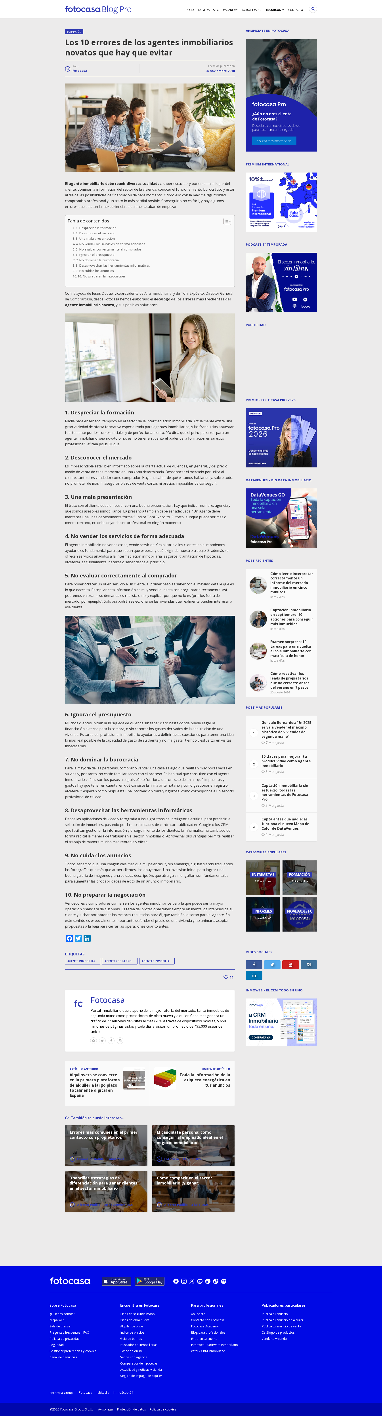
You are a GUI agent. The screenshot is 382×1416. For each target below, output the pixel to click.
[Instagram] (120, 1040)
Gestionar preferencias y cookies (73, 1351)
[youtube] (199, 1281)
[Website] (93, 1040)
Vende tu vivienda (274, 1338)
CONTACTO (295, 10)
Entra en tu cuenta (204, 1338)
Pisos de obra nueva (134, 1320)
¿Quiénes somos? (62, 1314)
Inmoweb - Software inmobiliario (214, 1345)
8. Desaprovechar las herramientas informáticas (113, 265)
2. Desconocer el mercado (95, 233)
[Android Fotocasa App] (149, 1281)
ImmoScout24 (123, 1392)
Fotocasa (80, 70)
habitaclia (102, 1392)
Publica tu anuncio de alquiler (282, 1320)
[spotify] (223, 1281)
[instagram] (184, 1281)
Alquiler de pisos (131, 1326)
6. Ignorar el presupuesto (95, 254)
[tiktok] (215, 1281)
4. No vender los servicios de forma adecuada (110, 244)
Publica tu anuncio (275, 1314)
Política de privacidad (65, 1338)
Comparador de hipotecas (139, 1363)
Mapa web (57, 1320)
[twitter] (192, 1281)
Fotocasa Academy (205, 1326)
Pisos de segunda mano (137, 1314)
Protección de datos (131, 1409)
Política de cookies (162, 1409)
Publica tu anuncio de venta (281, 1326)
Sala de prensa (60, 1326)
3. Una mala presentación (95, 238)
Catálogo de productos (278, 1332)
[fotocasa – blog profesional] (98, 8)
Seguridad (57, 1345)
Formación (74, 31)
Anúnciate (198, 1314)
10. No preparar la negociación (101, 276)
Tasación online (131, 1351)
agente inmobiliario (82, 961)
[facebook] (176, 1281)
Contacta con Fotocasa (208, 1320)
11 (231, 977)
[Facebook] (111, 1040)
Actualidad (250, 10)
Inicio (190, 10)
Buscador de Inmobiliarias (138, 1345)
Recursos (273, 10)
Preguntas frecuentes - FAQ (69, 1332)
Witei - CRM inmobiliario (208, 1351)
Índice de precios (132, 1332)
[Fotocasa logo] (70, 1281)
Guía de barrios (131, 1338)
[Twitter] (102, 1040)
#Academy (230, 10)
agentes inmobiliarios (158, 961)
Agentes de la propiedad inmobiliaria (121, 961)
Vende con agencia (133, 1357)
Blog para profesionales (208, 1332)
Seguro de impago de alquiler (141, 1376)
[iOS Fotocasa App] (116, 1281)
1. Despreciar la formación (96, 228)
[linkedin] (207, 1281)
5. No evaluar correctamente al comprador (108, 249)
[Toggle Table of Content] (225, 221)
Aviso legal (105, 1409)
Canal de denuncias (63, 1357)
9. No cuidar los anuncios (95, 271)
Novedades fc (208, 10)
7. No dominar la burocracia (97, 260)
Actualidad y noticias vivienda (141, 1369)
